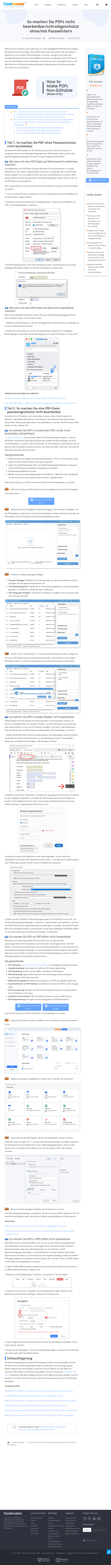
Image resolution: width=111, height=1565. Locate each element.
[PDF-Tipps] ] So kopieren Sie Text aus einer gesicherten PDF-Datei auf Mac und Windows (41, 1410)
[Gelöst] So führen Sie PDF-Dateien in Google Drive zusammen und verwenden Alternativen (96, 256)
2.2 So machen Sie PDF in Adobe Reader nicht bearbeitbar (39, 128)
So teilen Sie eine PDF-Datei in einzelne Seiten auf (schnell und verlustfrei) (96, 208)
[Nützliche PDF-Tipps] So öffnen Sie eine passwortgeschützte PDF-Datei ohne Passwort (40, 403)
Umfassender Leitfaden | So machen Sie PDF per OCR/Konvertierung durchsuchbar (39, 1391)
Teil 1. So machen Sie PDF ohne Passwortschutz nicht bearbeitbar (40, 112)
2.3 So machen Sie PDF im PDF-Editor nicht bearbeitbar (38, 130)
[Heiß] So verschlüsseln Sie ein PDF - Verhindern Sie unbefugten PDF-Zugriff (35, 1226)
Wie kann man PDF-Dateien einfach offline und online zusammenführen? (96, 268)
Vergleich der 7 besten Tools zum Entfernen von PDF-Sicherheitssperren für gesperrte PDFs (97, 234)
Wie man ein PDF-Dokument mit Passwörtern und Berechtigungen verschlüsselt (94, 221)
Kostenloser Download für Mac (57, 1007)
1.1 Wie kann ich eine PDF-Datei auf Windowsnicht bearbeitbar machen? (45, 114)
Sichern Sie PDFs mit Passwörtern (35, 965)
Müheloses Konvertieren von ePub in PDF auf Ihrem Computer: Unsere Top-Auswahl (39, 1415)
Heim (36, 5)
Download (34, 1526)
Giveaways (34, 1531)
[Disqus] (43, 1482)
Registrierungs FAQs (71, 1534)
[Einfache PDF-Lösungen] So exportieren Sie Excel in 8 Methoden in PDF (34, 1396)
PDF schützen (96, 81)
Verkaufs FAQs (70, 1526)
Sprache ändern (91, 1540)
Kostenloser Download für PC (42, 501)
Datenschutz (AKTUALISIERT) (30, 1553)
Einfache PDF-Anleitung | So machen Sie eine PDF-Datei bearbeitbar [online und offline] (40, 1400)
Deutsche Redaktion (33, 38)
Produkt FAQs (69, 1523)
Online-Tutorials (70, 1521)
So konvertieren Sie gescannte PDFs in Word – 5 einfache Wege (97, 245)
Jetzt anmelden (99, 1530)
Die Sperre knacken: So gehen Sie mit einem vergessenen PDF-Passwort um (35, 398)
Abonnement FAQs (71, 1531)
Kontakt (33, 1521)
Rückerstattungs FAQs (72, 1528)
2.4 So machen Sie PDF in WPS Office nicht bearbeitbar (38, 133)
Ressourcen (34, 1528)
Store (32, 1523)
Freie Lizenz (34, 1534)
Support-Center (70, 1518)
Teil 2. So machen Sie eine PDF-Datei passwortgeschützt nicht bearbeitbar (43, 119)
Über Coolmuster (36, 1518)
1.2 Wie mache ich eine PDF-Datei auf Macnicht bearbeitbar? (40, 117)
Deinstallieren (60, 1553)
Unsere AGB (16, 1553)
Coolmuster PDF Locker (14, 437)
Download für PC (99, 180)
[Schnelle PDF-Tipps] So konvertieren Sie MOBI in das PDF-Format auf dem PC (36, 1405)
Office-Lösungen (58, 38)
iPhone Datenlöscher (55, 1547)
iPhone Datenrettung (55, 1544)
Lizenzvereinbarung (48, 1553)
